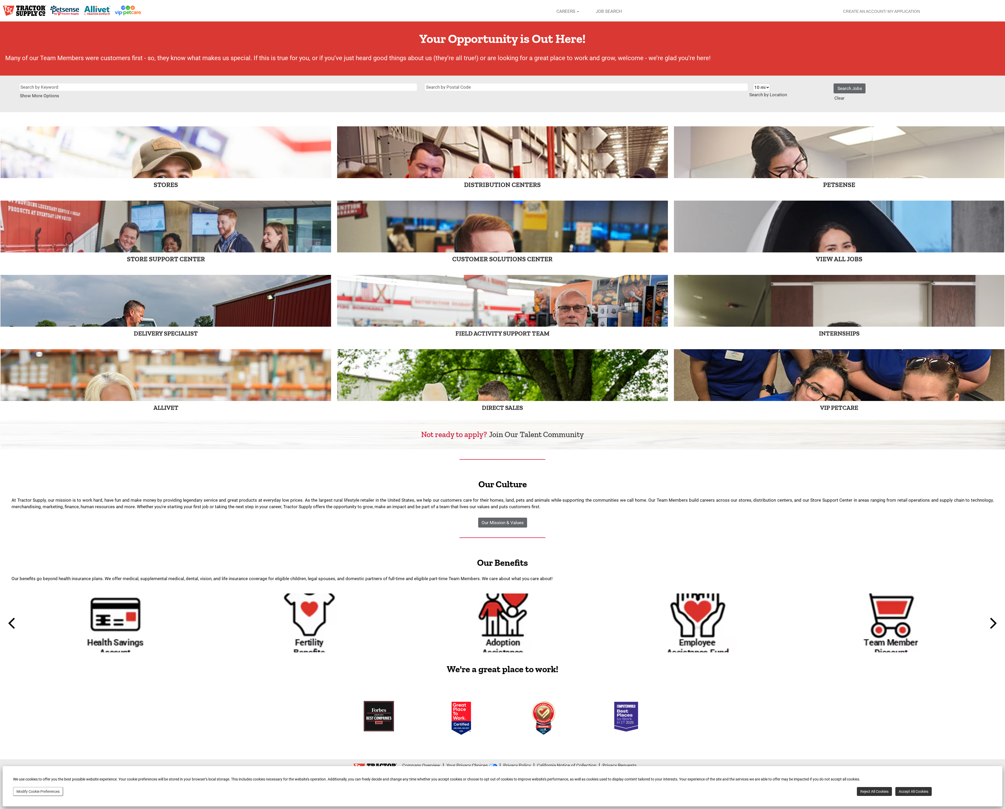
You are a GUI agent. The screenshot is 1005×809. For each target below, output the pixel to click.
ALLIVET (165, 407)
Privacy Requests (619, 765)
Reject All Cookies (874, 791)
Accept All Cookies (913, 791)
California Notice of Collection (566, 765)
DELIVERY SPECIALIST (166, 333)
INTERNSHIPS (839, 333)
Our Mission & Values (503, 522)
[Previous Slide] (13, 622)
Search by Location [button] (768, 94)
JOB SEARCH (609, 11)
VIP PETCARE (839, 407)
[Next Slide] (991, 622)
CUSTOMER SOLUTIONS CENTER (502, 259)
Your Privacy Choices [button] (467, 765)
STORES (166, 185)
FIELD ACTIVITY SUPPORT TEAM (502, 333)
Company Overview (421, 765)
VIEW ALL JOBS (839, 259)
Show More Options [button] (39, 95)
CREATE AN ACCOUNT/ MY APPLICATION (881, 11)
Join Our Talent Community (536, 434)
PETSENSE (839, 185)
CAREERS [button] (566, 11)
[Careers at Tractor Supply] (72, 11)
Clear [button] (839, 98)
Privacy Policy (517, 765)
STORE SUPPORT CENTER (166, 259)
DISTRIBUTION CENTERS (502, 185)
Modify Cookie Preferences (38, 791)
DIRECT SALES (502, 407)
